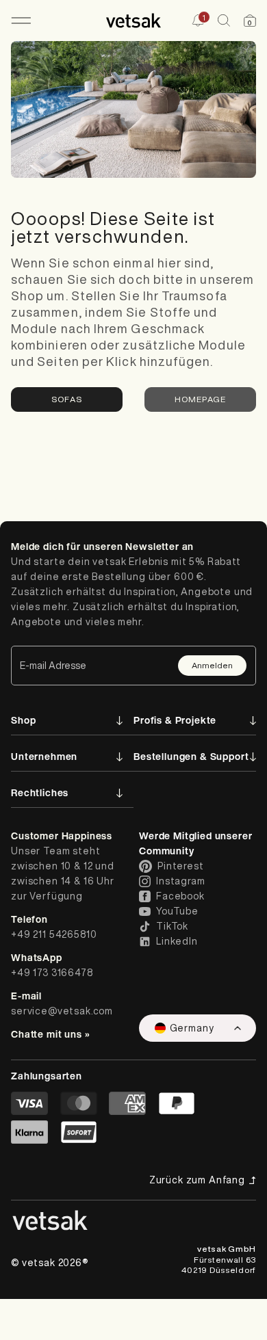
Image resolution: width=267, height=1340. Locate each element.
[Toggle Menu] (21, 20)
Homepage (201, 399)
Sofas (66, 399)
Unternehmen (44, 756)
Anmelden (212, 665)
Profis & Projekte (175, 720)
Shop (23, 720)
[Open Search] (224, 20)
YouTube (177, 911)
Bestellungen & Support (191, 756)
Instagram (180, 881)
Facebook (180, 896)
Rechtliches (39, 792)
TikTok (172, 926)
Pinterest (180, 866)
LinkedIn (177, 941)
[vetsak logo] (133, 20)
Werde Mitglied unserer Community (195, 843)
